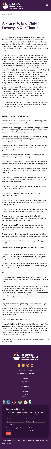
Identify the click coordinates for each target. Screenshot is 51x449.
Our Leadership (25, 386)
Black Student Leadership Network (25, 373)
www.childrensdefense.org (13, 334)
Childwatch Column (7, 14)
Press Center (25, 391)
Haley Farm (25, 378)
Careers (25, 383)
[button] (37, 28)
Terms (3, 443)
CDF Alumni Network (25, 375)
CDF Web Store (25, 396)
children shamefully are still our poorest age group (29, 44)
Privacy (9, 443)
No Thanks (30, 430)
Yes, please (9, 430)
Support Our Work (25, 381)
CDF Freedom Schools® (25, 370)
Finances (25, 389)
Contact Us (25, 394)
